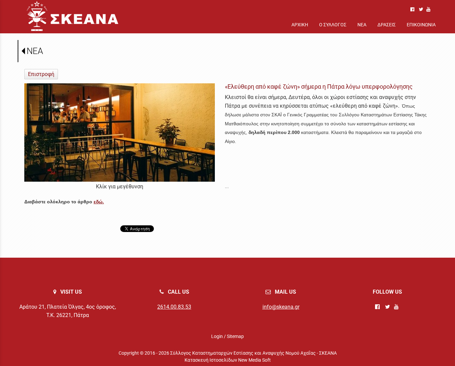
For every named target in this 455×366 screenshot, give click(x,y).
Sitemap (235, 336)
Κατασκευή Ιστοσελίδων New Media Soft (228, 360)
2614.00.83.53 (174, 307)
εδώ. (99, 201)
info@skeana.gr (280, 307)
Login (217, 336)
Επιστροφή (41, 74)
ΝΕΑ (35, 51)
